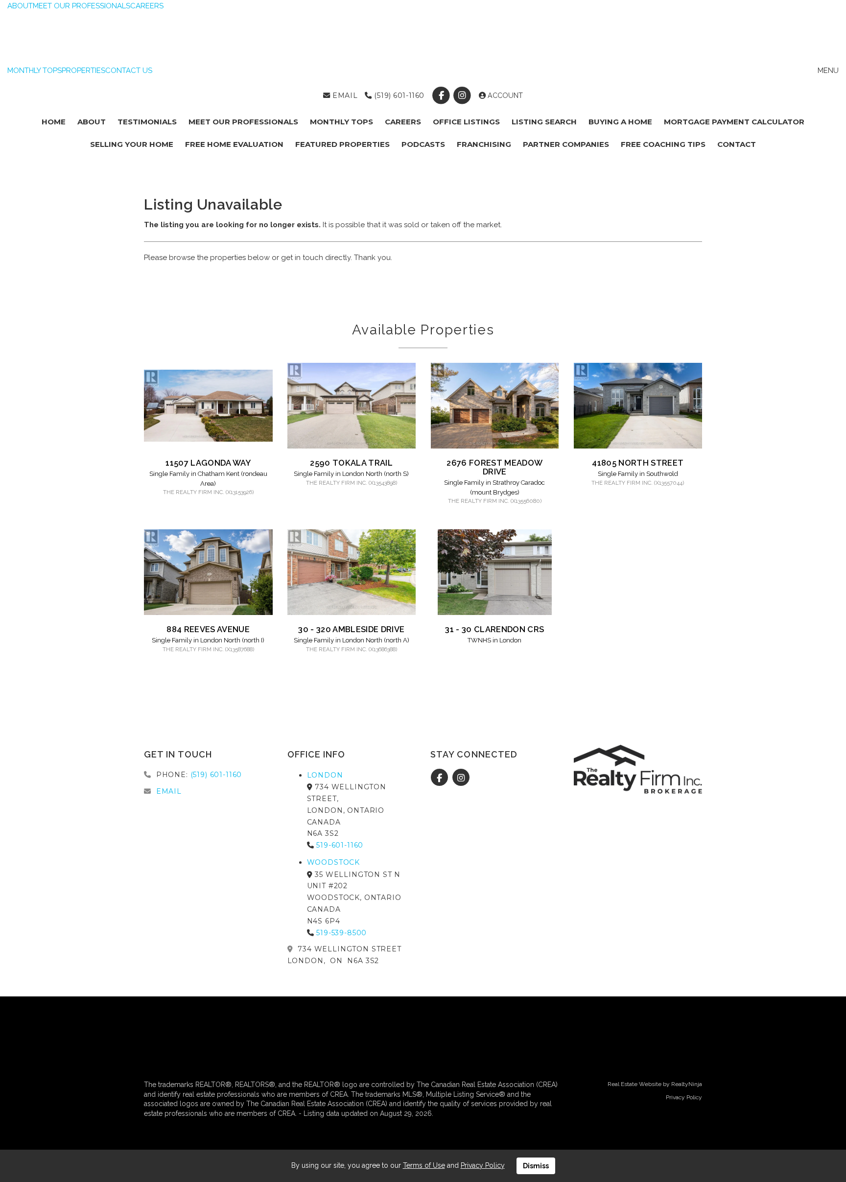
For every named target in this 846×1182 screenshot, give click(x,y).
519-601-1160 (339, 845)
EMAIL (343, 95)
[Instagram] (463, 95)
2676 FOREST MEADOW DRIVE (494, 467)
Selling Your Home (131, 144)
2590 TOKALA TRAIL (351, 463)
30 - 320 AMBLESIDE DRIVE (351, 629)
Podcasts (423, 144)
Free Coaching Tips (663, 144)
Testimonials (147, 121)
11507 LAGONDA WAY (208, 463)
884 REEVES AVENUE (208, 629)
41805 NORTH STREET (637, 463)
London (325, 775)
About (91, 121)
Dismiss (536, 1166)
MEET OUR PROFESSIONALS (81, 5)
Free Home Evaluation (234, 144)
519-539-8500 (341, 932)
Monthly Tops (341, 121)
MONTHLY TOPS (34, 70)
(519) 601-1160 (398, 95)
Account (504, 95)
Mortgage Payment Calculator (734, 121)
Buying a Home (620, 121)
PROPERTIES (83, 70)
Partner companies (566, 144)
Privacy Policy (684, 1097)
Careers (403, 121)
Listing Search (544, 121)
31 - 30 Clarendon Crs (494, 629)
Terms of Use (424, 1165)
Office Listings (466, 121)
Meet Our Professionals (243, 121)
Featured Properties (342, 144)
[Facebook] (441, 95)
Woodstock (333, 862)
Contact (736, 144)
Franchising (484, 144)
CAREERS (147, 5)
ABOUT (20, 5)
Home (54, 121)
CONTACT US (128, 70)
